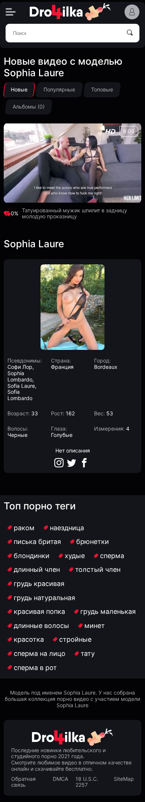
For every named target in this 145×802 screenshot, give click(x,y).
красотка (29, 639)
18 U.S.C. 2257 (86, 782)
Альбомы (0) (29, 106)
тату (88, 653)
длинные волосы (41, 625)
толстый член (97, 569)
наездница (67, 528)
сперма (112, 556)
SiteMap (124, 779)
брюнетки (92, 541)
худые (75, 556)
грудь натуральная (44, 598)
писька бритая (37, 541)
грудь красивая (39, 583)
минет (94, 625)
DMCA (60, 779)
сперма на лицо (39, 653)
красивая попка (39, 611)
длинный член (37, 569)
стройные (75, 639)
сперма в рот (35, 667)
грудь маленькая (108, 611)
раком (24, 528)
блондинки (31, 556)
